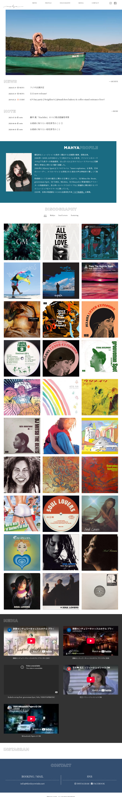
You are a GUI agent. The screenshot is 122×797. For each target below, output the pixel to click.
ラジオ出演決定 (37, 87)
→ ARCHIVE (113, 81)
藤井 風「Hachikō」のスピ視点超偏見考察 (49, 117)
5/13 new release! (38, 93)
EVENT (22, 99)
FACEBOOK (99, 783)
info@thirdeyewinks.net (32, 783)
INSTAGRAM (83, 783)
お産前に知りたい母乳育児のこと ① (46, 123)
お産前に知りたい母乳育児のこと (45, 129)
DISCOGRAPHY (65, 3)
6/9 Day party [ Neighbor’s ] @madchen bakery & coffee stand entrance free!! (67, 99)
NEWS (34, 3)
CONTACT (95, 3)
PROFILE (48, 3)
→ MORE (114, 111)
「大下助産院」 (78, 192)
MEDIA (81, 3)
